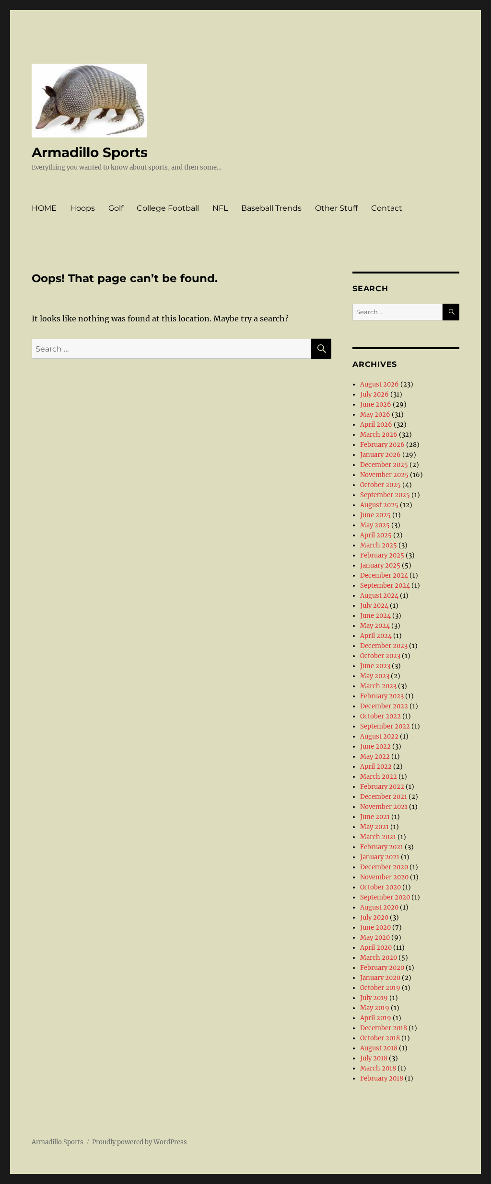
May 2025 (375, 525)
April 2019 (375, 1018)
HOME (44, 208)
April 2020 (376, 948)
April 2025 (376, 535)
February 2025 (382, 555)
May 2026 (375, 414)
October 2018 (380, 1038)
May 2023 (374, 676)
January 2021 (379, 857)
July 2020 (374, 917)
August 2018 (378, 1048)
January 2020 (380, 978)
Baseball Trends (271, 208)
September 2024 (385, 585)
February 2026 (382, 445)
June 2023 (375, 666)
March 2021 (378, 837)
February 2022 (382, 787)
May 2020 (375, 938)
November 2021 (384, 807)
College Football (168, 208)
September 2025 (385, 495)
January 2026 (380, 455)
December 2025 (384, 465)
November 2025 (384, 475)
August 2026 (379, 384)
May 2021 (374, 827)
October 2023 (380, 656)
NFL (220, 208)
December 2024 (384, 575)
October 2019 (380, 988)
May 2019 (374, 1008)
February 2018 (381, 1078)
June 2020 (375, 927)
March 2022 (378, 777)
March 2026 (378, 435)
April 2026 (376, 425)
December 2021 (383, 797)
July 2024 (374, 606)
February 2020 (382, 968)
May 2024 (375, 626)
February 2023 (382, 696)
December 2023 (384, 646)
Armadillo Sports (90, 152)
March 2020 (378, 958)
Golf (115, 208)
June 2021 (375, 817)
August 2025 (379, 505)
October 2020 (380, 887)
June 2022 (375, 746)
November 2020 (384, 877)
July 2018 (373, 1058)
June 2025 (375, 515)
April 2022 (376, 767)
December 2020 (384, 867)
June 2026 (375, 404)
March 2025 (378, 545)
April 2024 (376, 636)
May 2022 (375, 756)
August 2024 (379, 596)
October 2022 (380, 716)
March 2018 (378, 1068)
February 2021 (381, 847)
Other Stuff (336, 208)
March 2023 (378, 686)
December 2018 (383, 1028)
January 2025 (380, 565)
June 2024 (375, 616)
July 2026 (374, 394)
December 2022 (384, 706)
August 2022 (379, 736)
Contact (386, 208)
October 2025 (380, 485)
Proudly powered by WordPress (139, 1142)
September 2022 (385, 726)
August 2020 (379, 907)
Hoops (82, 208)
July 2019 (374, 998)
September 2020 (385, 897)
